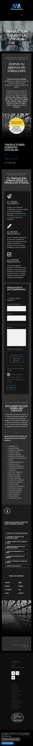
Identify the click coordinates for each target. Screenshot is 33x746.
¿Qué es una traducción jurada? (17, 533)
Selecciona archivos (16, 360)
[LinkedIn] (13, 677)
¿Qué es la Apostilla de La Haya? (14, 551)
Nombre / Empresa (14, 304)
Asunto (9, 327)
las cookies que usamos (15, 734)
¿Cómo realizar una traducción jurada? (16, 542)
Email (9, 314)
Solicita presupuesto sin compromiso (17, 717)
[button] (16, 533)
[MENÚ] (22, 15)
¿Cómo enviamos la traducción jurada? (16, 561)
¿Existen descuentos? (14, 566)
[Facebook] (13, 673)
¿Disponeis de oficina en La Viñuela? (14, 556)
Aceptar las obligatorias (10, 739)
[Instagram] (17, 673)
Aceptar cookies (7, 743)
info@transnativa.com (10, 159)
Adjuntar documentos (15, 349)
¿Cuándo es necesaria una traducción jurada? (14, 537)
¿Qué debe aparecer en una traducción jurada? (15, 547)
